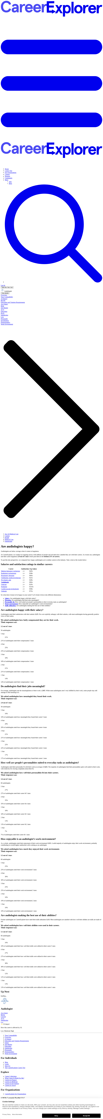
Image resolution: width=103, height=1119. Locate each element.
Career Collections (11, 1076)
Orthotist (4, 591)
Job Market (8, 1044)
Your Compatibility (11, 1035)
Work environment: (11, 604)
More (6, 180)
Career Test (8, 171)
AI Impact (8, 1039)
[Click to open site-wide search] (53, 282)
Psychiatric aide (6, 580)
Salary (7, 1043)
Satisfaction (8, 1048)
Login (7, 1064)
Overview (8, 1037)
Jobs (10, 182)
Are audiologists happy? (17, 546)
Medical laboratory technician (10, 571)
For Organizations (10, 172)
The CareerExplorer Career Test (15, 1068)
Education (8, 1046)
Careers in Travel (10, 1085)
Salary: (7, 598)
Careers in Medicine (11, 1082)
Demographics (9, 1052)
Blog (10, 183)
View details (5, 293)
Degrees (7, 176)
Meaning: (8, 600)
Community (8, 178)
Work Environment (11, 1054)
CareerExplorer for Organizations (15, 1094)
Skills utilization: (10, 605)
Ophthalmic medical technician (11, 578)
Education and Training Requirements (17, 1041)
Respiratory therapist (7, 575)
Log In (3, 285)
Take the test (7, 287)
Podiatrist (4, 587)
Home (7, 169)
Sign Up (7, 1066)
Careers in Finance (11, 1080)
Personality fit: (10, 602)
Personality (8, 1050)
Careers (7, 174)
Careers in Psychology (12, 1083)
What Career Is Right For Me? (14, 1078)
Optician (4, 584)
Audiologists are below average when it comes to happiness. (20, 551)
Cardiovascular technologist (10, 589)
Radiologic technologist (8, 573)
